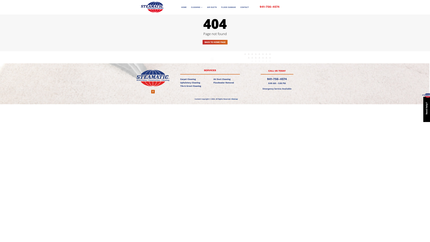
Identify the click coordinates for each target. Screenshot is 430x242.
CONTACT (244, 7)
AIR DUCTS (212, 7)
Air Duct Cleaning (221, 79)
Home (184, 7)
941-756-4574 (270, 6)
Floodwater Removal (223, 82)
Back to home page (215, 42)
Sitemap (234, 99)
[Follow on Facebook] (153, 91)
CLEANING (195, 7)
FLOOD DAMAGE (228, 7)
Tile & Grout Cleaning (190, 86)
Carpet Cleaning (188, 79)
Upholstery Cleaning (190, 82)
